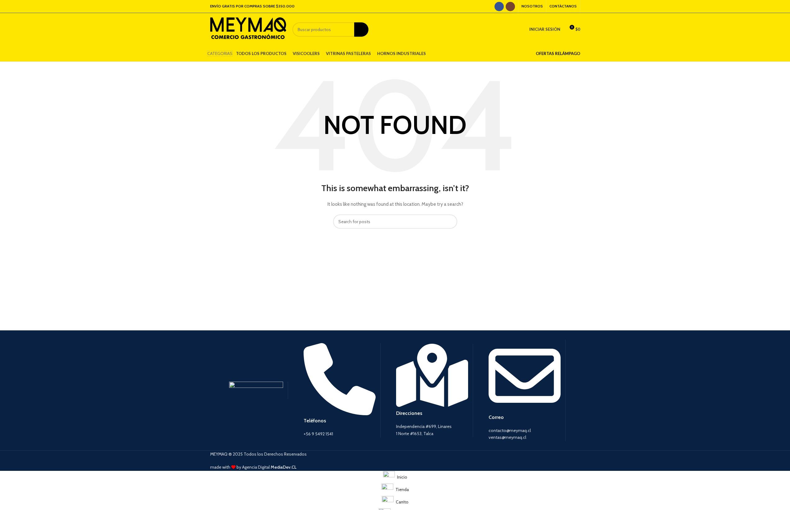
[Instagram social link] (510, 6)
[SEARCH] (361, 29)
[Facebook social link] (499, 6)
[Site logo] (248, 29)
